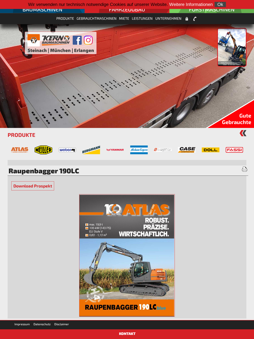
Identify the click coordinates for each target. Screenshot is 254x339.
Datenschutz (42, 324)
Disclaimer (61, 324)
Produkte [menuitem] (65, 18)
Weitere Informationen (191, 4)
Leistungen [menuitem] (142, 18)
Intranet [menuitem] (186, 18)
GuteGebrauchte (236, 118)
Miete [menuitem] (124, 18)
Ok (220, 4)
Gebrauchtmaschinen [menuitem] (97, 18)
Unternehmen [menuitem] (168, 18)
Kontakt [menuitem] (195, 18)
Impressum (22, 324)
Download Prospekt (32, 185)
